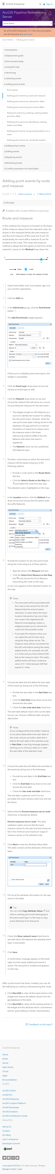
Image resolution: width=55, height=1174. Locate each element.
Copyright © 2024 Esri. (11, 1166)
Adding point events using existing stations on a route (28, 132)
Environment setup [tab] (14, 61)
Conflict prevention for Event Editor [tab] (22, 168)
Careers (6, 1131)
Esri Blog (6, 1135)
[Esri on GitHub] (13, 1158)
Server (5, 1063)
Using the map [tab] (12, 67)
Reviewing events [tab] (14, 163)
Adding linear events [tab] (15, 145)
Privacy (41, 1166)
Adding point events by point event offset (25, 107)
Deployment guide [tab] (14, 55)
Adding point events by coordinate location (26, 140)
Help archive (44, 194)
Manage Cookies (9, 1169)
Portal (5, 1059)
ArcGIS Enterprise (15, 4)
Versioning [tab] (11, 72)
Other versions (25, 194)
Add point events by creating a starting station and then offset (27, 114)
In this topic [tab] (9, 202)
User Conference (10, 1139)
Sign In (49, 4)
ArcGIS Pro (7, 1095)
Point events (12, 90)
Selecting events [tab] (13, 78)
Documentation (9, 1080)
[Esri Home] (7, 1149)
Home (5, 1054)
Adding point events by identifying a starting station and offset (27, 123)
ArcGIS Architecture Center (15, 1116)
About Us (6, 1126)
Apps (4, 1075)
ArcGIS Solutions (10, 1111)
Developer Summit (11, 1143)
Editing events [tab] (12, 151)
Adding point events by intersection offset (26, 101)
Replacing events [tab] (14, 157)
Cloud (5, 1071)
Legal (20, 1169)
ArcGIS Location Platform (14, 1103)
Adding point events (25, 40)
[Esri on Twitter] (4, 1158)
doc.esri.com (26, 34)
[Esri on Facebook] (9, 1158)
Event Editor (7, 40)
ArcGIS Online (9, 1090)
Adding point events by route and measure (26, 96)
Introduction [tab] (11, 50)
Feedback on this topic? (41, 1024)
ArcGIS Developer (10, 1107)
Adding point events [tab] (15, 84)
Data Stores (7, 1067)
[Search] (40, 4)
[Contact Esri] (17, 1158)
